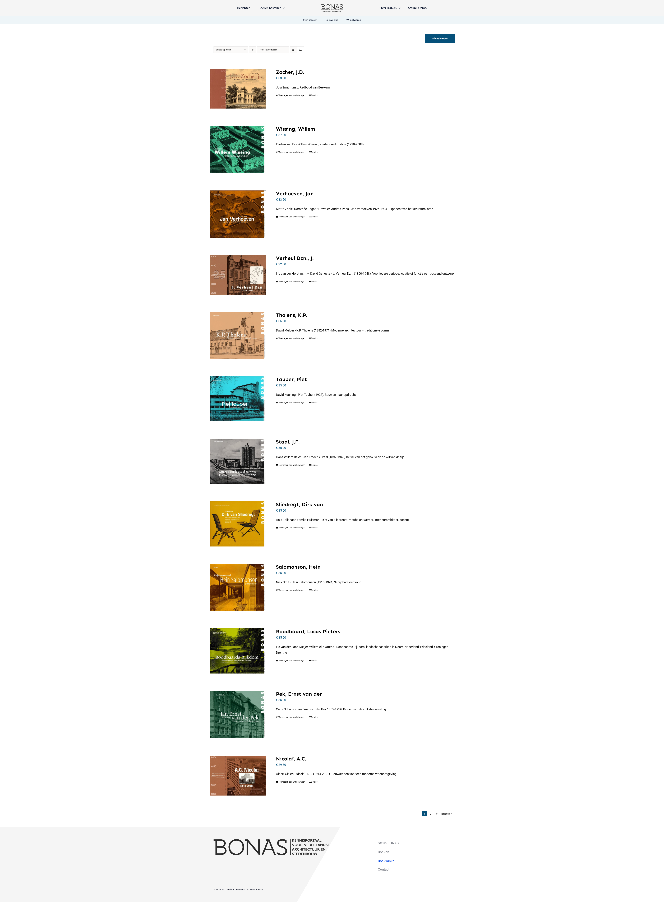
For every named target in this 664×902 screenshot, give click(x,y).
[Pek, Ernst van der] (238, 714)
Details (314, 95)
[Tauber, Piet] (238, 398)
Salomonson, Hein (298, 567)
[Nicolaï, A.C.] (238, 776)
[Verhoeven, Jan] (238, 214)
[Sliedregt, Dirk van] (238, 523)
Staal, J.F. (288, 442)
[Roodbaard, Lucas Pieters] (238, 651)
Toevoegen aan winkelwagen (291, 95)
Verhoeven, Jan (295, 193)
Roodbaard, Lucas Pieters (308, 631)
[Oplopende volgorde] (252, 49)
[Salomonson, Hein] (238, 587)
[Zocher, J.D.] (238, 89)
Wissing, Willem (295, 129)
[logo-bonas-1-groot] (332, 6)
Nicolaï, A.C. (291, 759)
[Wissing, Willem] (238, 149)
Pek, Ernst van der (299, 694)
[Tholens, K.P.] (238, 335)
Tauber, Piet (291, 379)
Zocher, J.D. (290, 72)
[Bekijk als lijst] (300, 49)
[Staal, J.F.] (238, 461)
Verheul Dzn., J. (295, 258)
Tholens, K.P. (291, 315)
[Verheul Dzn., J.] (238, 275)
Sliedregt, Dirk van (299, 504)
